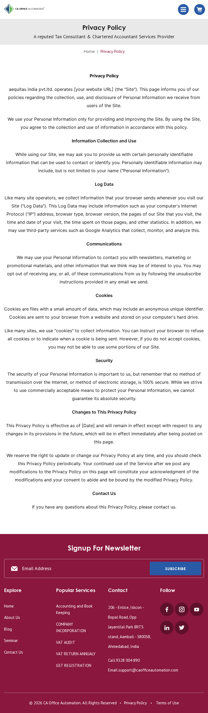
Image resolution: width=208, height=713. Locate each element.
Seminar (11, 640)
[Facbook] (167, 609)
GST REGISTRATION (73, 665)
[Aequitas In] (24, 9)
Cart (199, 9)
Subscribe (175, 568)
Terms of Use (167, 702)
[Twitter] (181, 627)
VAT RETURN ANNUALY (76, 653)
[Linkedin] (167, 627)
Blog (8, 629)
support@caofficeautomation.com (148, 670)
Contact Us (13, 652)
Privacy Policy (135, 702)
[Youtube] (196, 609)
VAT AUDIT (65, 642)
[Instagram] (181, 609)
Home (89, 51)
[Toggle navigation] (183, 9)
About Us (12, 617)
